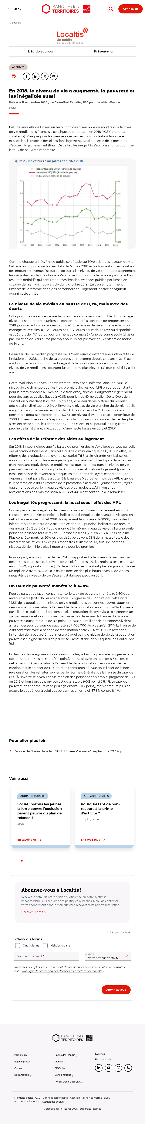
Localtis (16, 22)
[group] (72, 203)
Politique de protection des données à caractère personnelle (62, 971)
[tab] (22, 861)
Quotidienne (31, 945)
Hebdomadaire (60, 945)
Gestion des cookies (53, 1101)
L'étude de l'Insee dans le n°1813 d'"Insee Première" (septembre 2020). (66, 751)
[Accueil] (66, 9)
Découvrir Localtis (33, 912)
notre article (50, 284)
